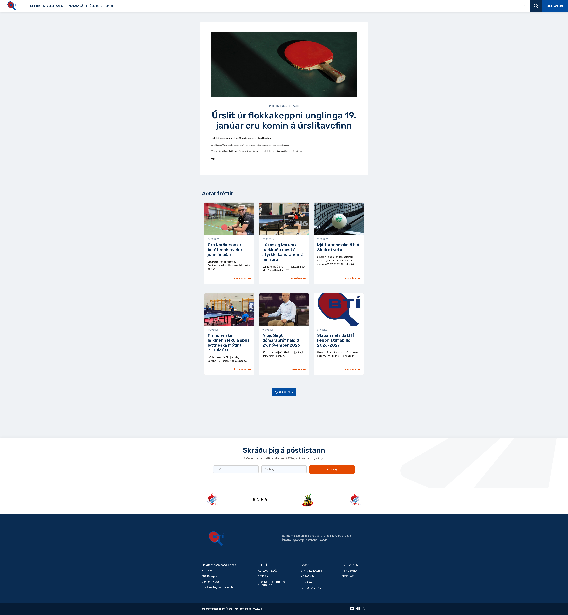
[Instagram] (364, 609)
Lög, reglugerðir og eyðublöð (272, 584)
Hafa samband (555, 6)
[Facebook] (358, 609)
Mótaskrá (76, 6)
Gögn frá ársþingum (138, 5)
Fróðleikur (94, 6)
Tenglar (120, 5)
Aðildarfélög (268, 570)
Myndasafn (349, 565)
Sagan (116, 5)
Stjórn (263, 576)
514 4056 (214, 581)
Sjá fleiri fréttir (284, 392)
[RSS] (352, 609)
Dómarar (307, 582)
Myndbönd (349, 570)
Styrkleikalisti (54, 6)
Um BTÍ (109, 6)
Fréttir (34, 6)
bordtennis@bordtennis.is (217, 587)
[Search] (536, 6)
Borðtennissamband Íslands (216, 538)
